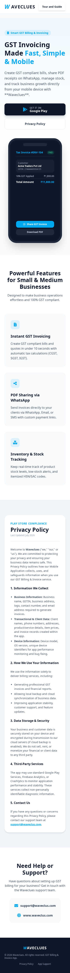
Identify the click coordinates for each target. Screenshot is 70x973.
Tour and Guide (52, 6)
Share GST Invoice (37, 224)
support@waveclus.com (25, 824)
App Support (44, 964)
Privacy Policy (35, 124)
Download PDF (35, 232)
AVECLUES (19, 6)
